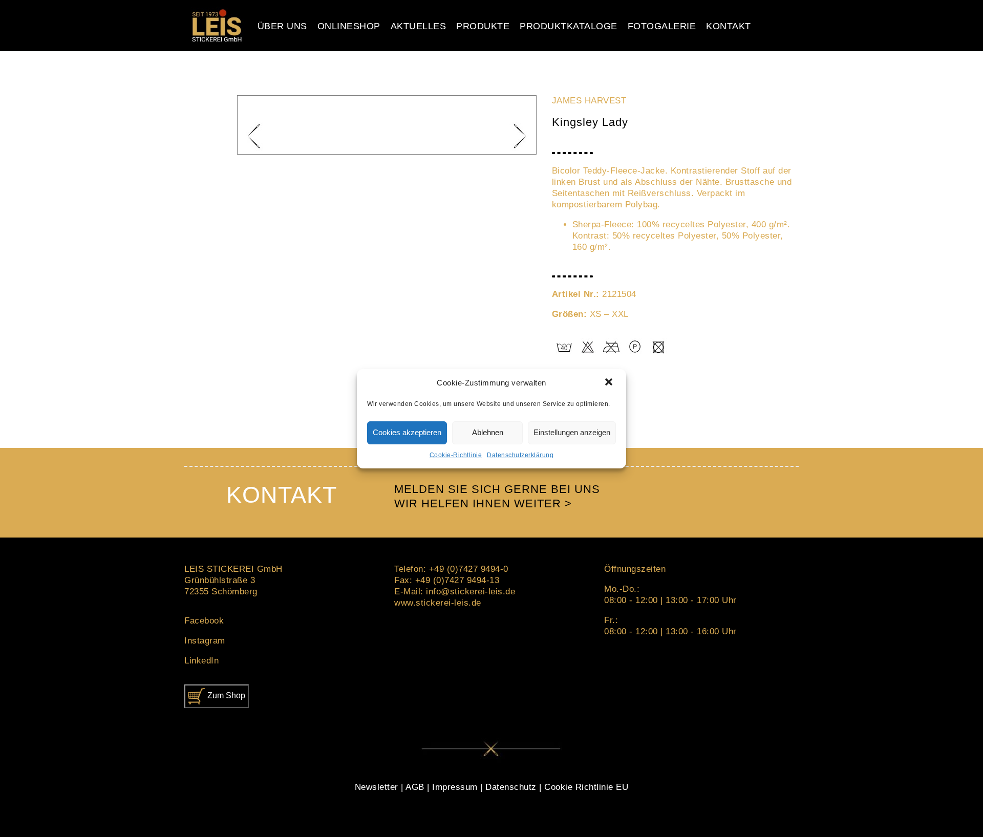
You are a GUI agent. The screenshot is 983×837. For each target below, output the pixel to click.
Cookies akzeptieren (407, 432)
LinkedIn (201, 661)
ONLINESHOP (348, 26)
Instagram (204, 641)
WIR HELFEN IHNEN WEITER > (483, 503)
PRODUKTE (482, 26)
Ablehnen (487, 432)
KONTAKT (728, 26)
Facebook (204, 621)
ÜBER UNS (282, 26)
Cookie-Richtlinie (456, 455)
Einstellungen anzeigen (571, 432)
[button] (610, 383)
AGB (414, 787)
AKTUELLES (418, 26)
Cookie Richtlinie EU (586, 787)
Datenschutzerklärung (520, 455)
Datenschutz (511, 787)
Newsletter (376, 787)
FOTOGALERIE (662, 26)
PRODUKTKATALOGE (568, 26)
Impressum (455, 787)
